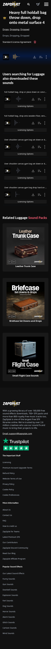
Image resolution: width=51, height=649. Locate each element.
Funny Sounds (9, 579)
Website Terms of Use (12, 478)
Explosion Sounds (10, 595)
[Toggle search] (28, 4)
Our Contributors (10, 542)
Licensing (7, 462)
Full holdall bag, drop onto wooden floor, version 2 (26, 116)
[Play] (6, 57)
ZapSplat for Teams (11, 531)
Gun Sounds (8, 584)
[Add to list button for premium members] (41, 57)
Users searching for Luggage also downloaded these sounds (24, 79)
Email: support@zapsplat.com (17, 433)
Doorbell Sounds (10, 589)
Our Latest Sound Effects (13, 573)
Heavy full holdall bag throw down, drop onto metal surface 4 (27, 18)
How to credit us (10, 526)
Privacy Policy (8, 484)
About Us (7, 509)
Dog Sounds (8, 606)
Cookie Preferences (11, 495)
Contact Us (7, 515)
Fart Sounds (8, 600)
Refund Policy (9, 473)
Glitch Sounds (9, 622)
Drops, (6, 29)
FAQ (4, 520)
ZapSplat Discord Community (15, 547)
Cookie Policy (8, 489)
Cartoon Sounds (10, 628)
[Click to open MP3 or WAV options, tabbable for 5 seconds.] (34, 57)
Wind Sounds (8, 633)
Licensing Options (25, 106)
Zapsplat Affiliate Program (14, 558)
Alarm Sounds (9, 617)
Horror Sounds (9, 611)
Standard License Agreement (17, 42)
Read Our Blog (9, 553)
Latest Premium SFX (11, 537)
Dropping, (15, 29)
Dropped (24, 29)
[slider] (20, 56)
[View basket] (38, 4)
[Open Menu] (46, 4)
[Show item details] (46, 57)
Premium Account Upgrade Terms (17, 467)
